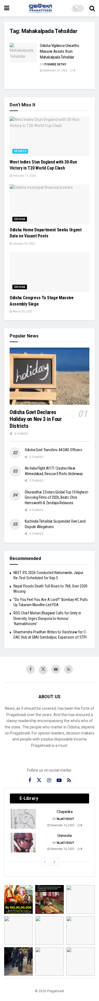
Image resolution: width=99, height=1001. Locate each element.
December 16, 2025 (62, 825)
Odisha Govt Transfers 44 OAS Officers (53, 450)
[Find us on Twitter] (43, 670)
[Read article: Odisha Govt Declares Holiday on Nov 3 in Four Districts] (49, 376)
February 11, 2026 (24, 175)
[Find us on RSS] (68, 669)
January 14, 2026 (23, 243)
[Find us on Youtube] (55, 669)
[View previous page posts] (45, 862)
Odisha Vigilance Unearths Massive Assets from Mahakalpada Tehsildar (59, 51)
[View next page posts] (54, 862)
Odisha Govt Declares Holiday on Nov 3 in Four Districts (36, 419)
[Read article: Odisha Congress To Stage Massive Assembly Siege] (49, 272)
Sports (20, 151)
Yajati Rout (65, 818)
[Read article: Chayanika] (23, 819)
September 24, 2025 (55, 70)
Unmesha (64, 835)
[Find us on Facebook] (30, 669)
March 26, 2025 (22, 311)
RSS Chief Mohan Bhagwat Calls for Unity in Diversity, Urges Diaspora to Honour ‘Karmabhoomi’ (47, 618)
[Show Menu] (6, 8)
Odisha (19, 219)
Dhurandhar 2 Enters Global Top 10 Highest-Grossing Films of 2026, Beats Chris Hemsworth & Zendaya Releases (57, 497)
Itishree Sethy (55, 64)
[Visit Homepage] (40, 8)
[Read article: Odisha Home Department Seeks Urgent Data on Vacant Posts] (49, 204)
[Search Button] (92, 8)
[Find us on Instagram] (49, 780)
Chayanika (64, 811)
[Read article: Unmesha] (23, 843)
